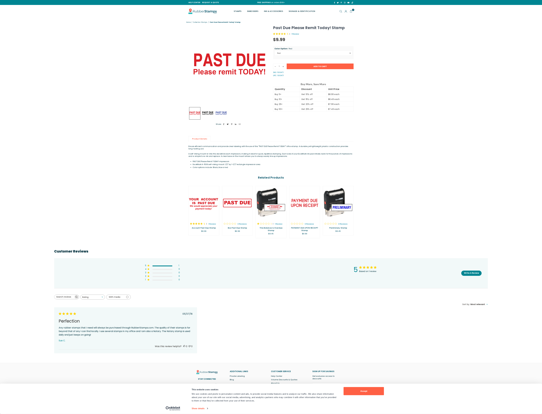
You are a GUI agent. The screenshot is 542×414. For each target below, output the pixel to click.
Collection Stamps (200, 22)
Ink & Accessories (273, 11)
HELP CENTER (194, 2)
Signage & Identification (302, 11)
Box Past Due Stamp (237, 228)
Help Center (276, 376)
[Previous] (192, 65)
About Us (275, 383)
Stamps (237, 11)
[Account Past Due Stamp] (204, 203)
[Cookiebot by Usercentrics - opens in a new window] (173, 408)
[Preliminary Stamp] (338, 203)
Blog (232, 379)
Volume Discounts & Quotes (284, 379)
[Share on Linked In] (236, 124)
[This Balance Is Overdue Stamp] (271, 203)
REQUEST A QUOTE (210, 2)
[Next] (265, 65)
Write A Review (471, 273)
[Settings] (345, 11)
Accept (363, 391)
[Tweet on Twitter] (228, 124)
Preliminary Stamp (338, 228)
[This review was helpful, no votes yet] (184, 346)
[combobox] (92, 297)
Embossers (252, 11)
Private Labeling (237, 376)
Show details (198, 408)
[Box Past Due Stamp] (237, 203)
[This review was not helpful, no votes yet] (189, 346)
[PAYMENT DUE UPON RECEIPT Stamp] (304, 203)
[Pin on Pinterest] (232, 124)
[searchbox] (64, 297)
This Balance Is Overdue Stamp (271, 229)
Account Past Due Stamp (204, 228)
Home (188, 22)
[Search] (340, 11)
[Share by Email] (240, 124)
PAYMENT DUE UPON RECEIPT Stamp (304, 229)
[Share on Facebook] (224, 124)
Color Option (283, 49)
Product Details (199, 138)
